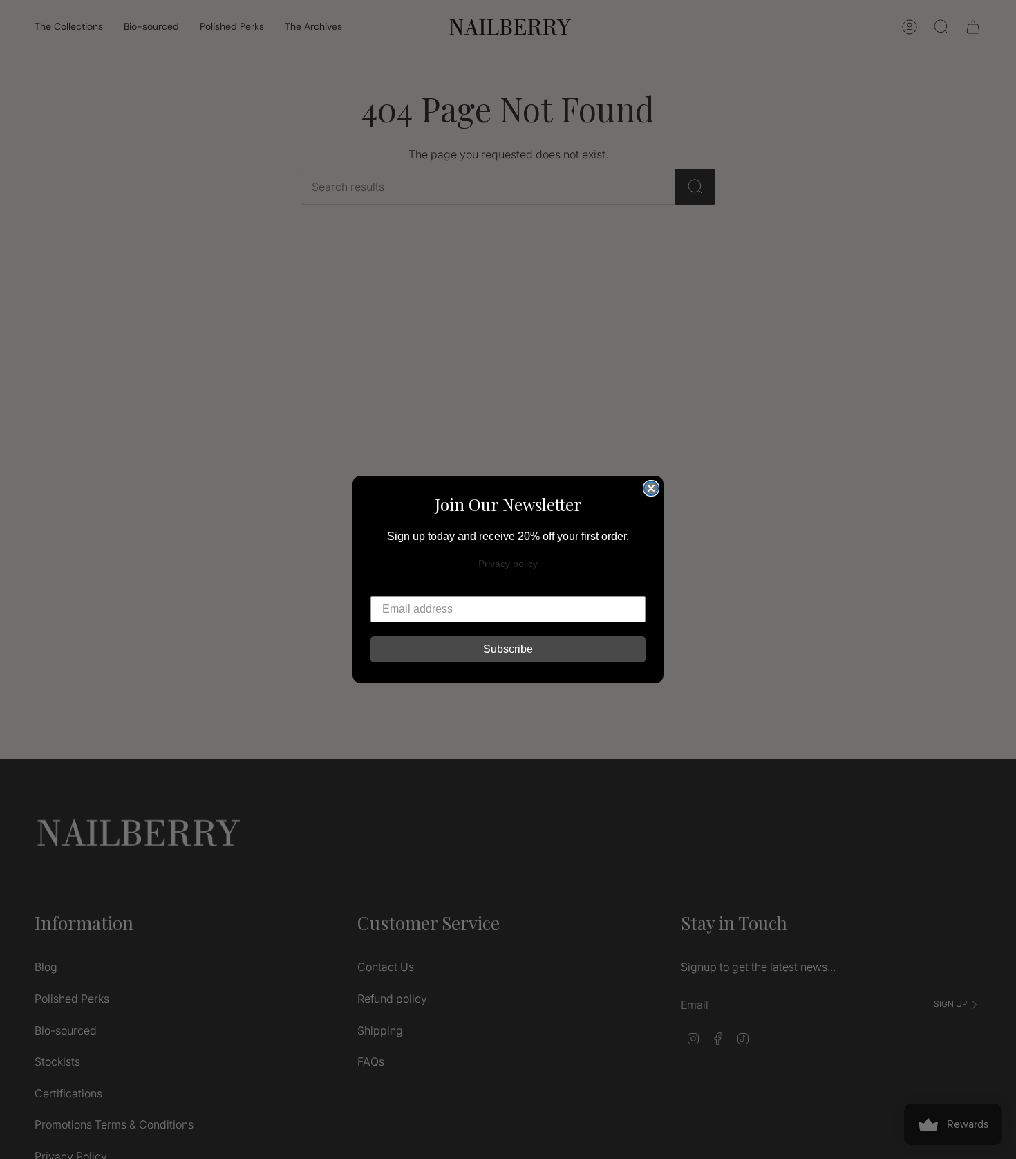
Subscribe (508, 649)
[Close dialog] (651, 488)
